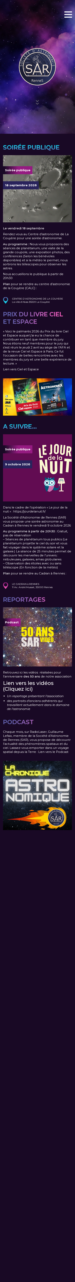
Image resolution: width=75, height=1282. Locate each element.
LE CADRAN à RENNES (25, 583)
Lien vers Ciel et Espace (21, 369)
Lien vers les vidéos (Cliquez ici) (28, 686)
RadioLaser (38, 732)
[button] (68, 14)
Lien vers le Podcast (53, 752)
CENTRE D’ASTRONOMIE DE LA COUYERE (37, 298)
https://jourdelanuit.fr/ (29, 511)
